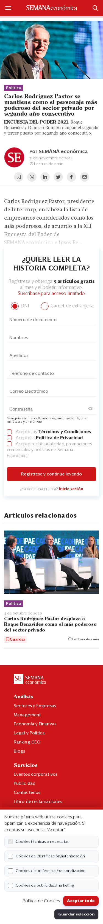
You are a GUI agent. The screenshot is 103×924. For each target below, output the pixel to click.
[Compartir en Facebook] (71, 177)
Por (58, 151)
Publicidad (24, 783)
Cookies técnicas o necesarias (42, 842)
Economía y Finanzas (35, 724)
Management (27, 715)
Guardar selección (76, 914)
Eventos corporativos (35, 774)
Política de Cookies (41, 901)
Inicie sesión (71, 489)
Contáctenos (27, 792)
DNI (24, 306)
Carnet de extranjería (71, 306)
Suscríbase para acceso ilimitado (51, 293)
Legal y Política (29, 733)
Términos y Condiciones (64, 432)
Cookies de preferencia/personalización (50, 871)
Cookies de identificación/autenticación (50, 856)
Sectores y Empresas (35, 706)
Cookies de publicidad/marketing (45, 885)
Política (13, 88)
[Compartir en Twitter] (58, 177)
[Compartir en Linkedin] (45, 177)
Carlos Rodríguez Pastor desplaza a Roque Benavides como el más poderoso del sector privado (50, 624)
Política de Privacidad (59, 438)
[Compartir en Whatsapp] (32, 177)
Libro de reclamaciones (38, 801)
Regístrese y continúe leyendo (51, 474)
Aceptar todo (81, 901)
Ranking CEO (27, 742)
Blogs (19, 751)
